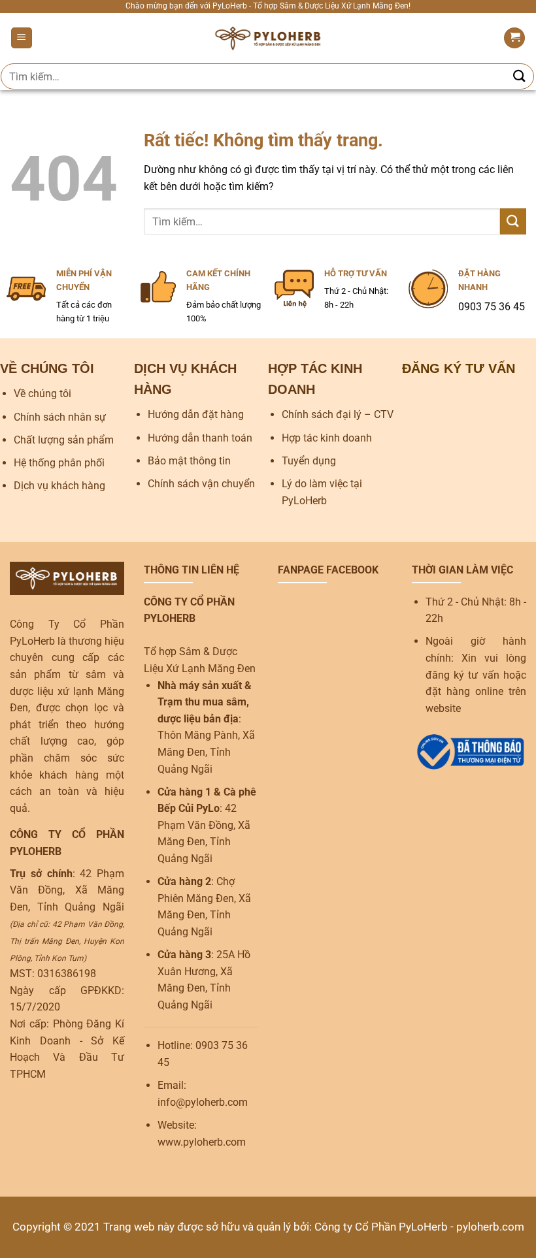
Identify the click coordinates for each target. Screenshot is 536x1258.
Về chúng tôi (42, 393)
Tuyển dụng (309, 461)
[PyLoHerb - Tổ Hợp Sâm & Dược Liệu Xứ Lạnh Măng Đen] (268, 38)
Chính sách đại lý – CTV (338, 414)
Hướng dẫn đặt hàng (196, 414)
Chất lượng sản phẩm (64, 440)
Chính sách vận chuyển (201, 483)
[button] (21, 38)
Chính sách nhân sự (60, 417)
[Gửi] (520, 76)
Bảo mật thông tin (189, 461)
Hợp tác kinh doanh (327, 438)
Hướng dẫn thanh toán (200, 438)
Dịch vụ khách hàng (59, 485)
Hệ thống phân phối (59, 463)
